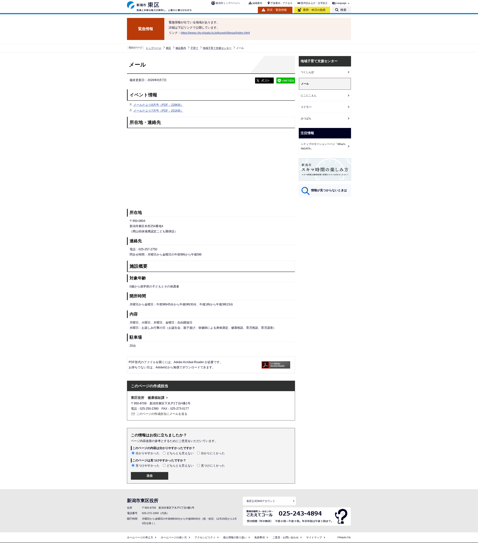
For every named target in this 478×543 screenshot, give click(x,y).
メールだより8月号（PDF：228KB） (158, 104)
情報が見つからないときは (329, 190)
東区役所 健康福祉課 (147, 398)
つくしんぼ (307, 72)
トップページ (153, 48)
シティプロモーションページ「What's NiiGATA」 (323, 146)
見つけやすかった (147, 465)
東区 (168, 48)
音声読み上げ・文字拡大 (314, 3)
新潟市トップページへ (228, 3)
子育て (194, 48)
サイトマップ (314, 537)
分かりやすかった (147, 453)
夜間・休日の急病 (314, 9)
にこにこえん (308, 95)
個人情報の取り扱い (235, 537)
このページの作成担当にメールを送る (161, 413)
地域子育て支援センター (217, 48)
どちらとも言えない (180, 453)
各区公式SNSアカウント (260, 500)
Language (341, 3)
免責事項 (259, 537)
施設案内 (181, 48)
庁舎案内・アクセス (281, 3)
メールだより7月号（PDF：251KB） (158, 110)
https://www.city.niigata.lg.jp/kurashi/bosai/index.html (215, 32)
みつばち (306, 118)
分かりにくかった (213, 453)
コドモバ (306, 106)
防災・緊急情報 (277, 9)
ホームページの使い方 (174, 537)
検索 (343, 9)
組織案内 (257, 3)
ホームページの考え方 (140, 537)
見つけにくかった (213, 465)
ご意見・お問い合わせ (285, 537)
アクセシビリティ (205, 537)
